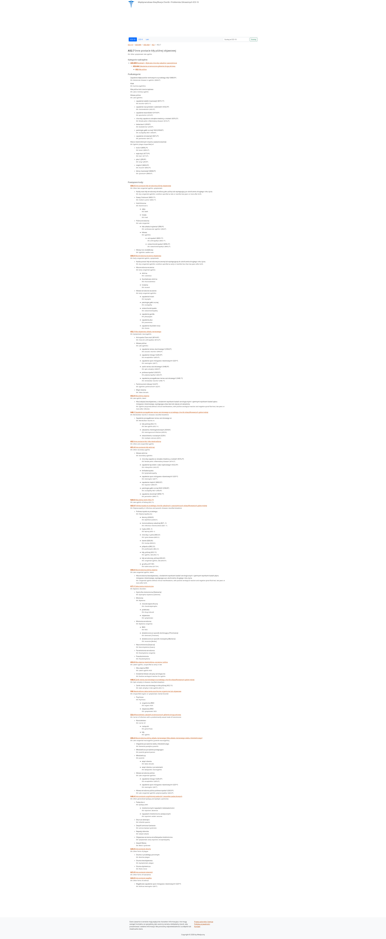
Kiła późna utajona (139, 396)
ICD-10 (132, 39)
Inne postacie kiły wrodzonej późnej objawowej (150, 186)
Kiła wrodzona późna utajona (143, 570)
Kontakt (197, 926)
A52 (153, 45)
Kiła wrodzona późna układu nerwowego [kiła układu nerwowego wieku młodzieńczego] (166, 738)
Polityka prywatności (202, 924)
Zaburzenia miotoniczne (142, 586)
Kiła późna (141, 69)
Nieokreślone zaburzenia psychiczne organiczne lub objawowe (155, 691)
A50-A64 (146, 45)
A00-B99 (138, 45)
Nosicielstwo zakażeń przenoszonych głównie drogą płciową (155, 715)
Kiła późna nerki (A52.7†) (142, 500)
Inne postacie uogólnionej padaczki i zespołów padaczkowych (156, 796)
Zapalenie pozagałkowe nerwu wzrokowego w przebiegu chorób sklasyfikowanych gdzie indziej (169, 412)
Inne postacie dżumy (140, 849)
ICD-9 (141, 39)
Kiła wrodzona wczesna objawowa (145, 256)
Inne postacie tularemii (141, 872)
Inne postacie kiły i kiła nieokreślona (145, 441)
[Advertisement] (188, 22)
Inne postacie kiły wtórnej (142, 447)
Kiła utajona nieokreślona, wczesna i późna (149, 662)
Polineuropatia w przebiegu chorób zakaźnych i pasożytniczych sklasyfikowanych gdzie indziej (168, 506)
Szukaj (253, 39)
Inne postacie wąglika (141, 878)
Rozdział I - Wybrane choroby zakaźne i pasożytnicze (153, 63)
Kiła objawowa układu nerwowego (145, 331)
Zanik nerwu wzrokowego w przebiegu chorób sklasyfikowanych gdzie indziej (162, 680)
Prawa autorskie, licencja (203, 922)
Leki (147, 39)
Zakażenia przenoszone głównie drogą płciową (154, 66)
